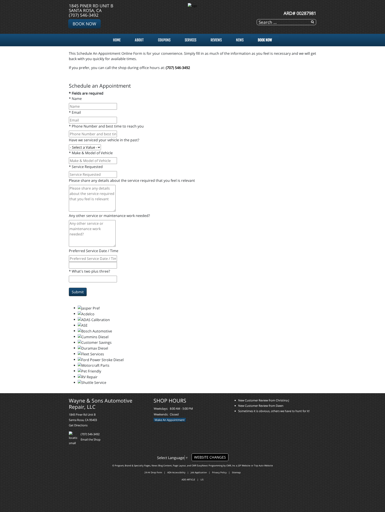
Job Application (199, 472)
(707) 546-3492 (83, 15)
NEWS (240, 40)
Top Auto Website (263, 465)
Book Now (84, 24)
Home (117, 40)
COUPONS (164, 40)
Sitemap (236, 472)
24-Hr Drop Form (153, 472)
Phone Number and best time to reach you (106, 126)
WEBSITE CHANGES (210, 457)
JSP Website (244, 465)
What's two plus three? (89, 271)
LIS (202, 479)
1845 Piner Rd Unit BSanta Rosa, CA (91, 8)
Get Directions (78, 425)
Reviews (216, 40)
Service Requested (86, 166)
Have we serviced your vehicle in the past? (104, 140)
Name (75, 98)
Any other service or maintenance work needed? (109, 215)
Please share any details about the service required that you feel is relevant (132, 180)
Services (190, 40)
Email (75, 112)
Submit (78, 291)
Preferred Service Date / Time (93, 250)
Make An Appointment (170, 420)
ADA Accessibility (176, 472)
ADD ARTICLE (188, 479)
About (139, 40)
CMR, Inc (230, 465)
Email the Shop (90, 439)
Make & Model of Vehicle (91, 152)
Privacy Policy (219, 472)
